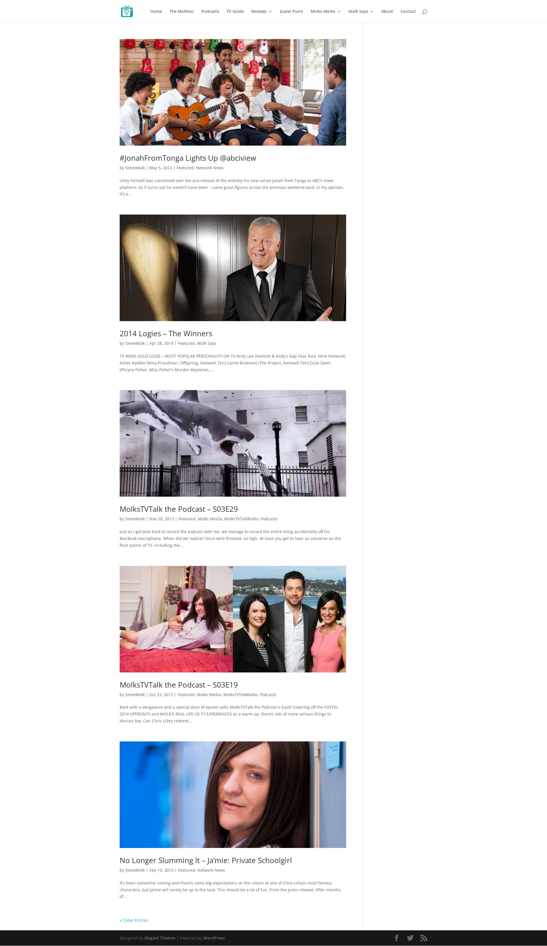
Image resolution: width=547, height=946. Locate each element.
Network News (210, 167)
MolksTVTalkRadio (241, 518)
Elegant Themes (159, 938)
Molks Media (323, 11)
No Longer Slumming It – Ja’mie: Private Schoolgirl (206, 860)
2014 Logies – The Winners (166, 333)
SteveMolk (135, 167)
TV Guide (235, 11)
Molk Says (358, 11)
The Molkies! (182, 11)
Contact (408, 11)
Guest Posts (291, 11)
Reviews (259, 11)
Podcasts (210, 11)
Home (156, 11)
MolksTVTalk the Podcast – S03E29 (179, 509)
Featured (185, 167)
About (387, 11)
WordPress (214, 938)
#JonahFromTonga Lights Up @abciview (188, 158)
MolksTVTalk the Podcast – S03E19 (179, 685)
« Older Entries (134, 920)
